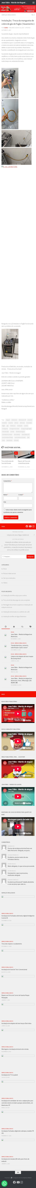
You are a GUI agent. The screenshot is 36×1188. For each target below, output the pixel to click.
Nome (6, 495)
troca (3, 440)
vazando (16, 440)
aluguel (8, 420)
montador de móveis (7, 434)
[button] (4, 1184)
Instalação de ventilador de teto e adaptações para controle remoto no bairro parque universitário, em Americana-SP (17, 1103)
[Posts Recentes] (6, 627)
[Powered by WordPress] (11, 1177)
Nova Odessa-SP (25, 434)
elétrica (16, 423)
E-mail (21, 495)
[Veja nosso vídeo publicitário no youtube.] (30, 526)
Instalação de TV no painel (10, 1075)
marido (12, 431)
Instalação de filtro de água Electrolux (14, 616)
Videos (5, 583)
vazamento (9, 440)
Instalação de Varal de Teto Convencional (14, 969)
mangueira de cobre (14, 428)
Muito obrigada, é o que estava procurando (21, 866)
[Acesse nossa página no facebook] (27, 526)
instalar (26, 425)
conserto (11, 423)
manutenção (5, 431)
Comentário (8, 481)
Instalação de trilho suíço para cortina (15, 595)
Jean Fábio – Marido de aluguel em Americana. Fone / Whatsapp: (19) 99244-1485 (21, 680)
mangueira (5, 428)
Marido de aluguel (20, 431)
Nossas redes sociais (9, 573)
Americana (14, 420)
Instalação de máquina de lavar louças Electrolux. (17, 1023)
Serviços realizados (9, 15)
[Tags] (30, 627)
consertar (4, 423)
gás (7, 425)
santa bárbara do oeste (20, 437)
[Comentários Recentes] (22, 627)
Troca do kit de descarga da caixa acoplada (16, 600)
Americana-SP (22, 420)
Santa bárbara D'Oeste (7, 437)
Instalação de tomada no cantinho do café (16, 612)
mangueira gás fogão (26, 428)
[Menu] (33, 2)
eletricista (22, 423)
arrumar (30, 420)
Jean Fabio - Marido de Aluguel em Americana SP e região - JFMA (14, 2)
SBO (28, 437)
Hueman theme (27, 1178)
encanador (29, 423)
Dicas (5, 569)
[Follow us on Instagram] (33, 526)
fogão (3, 425)
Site (5, 502)
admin (6, 28)
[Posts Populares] (14, 627)
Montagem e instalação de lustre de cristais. (15, 1049)
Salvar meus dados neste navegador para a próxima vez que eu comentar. (18, 511)
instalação (19, 425)
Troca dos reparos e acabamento (12, 944)
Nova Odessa (17, 434)
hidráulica (12, 425)
